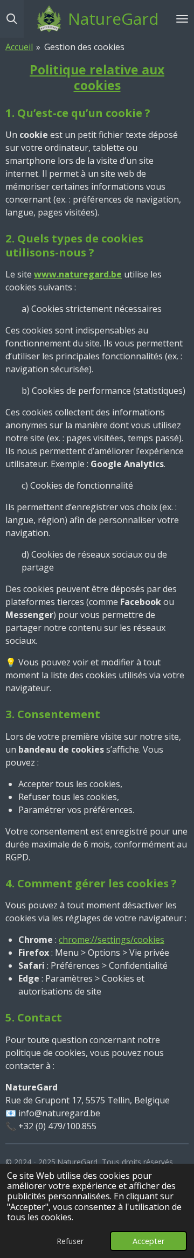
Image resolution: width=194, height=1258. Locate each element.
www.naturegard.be (78, 274)
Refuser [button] (70, 1241)
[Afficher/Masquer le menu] (182, 19)
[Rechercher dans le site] (12, 19)
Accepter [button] (148, 1241)
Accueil (19, 47)
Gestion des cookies (84, 47)
